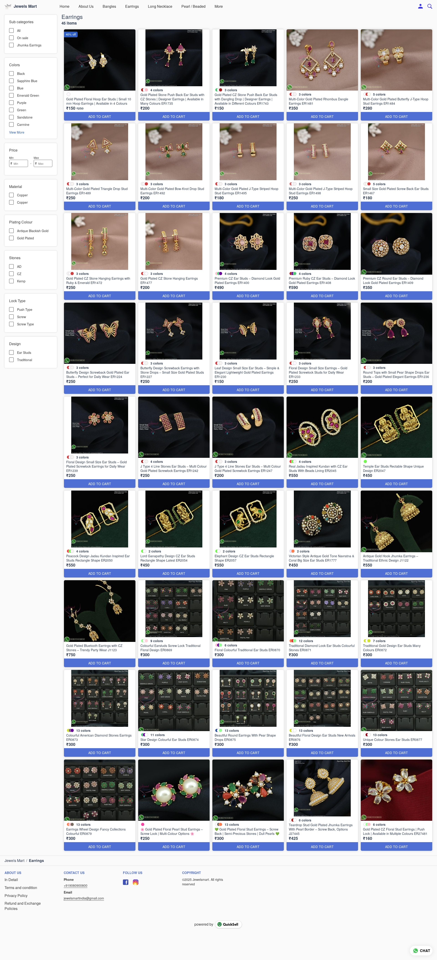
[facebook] (125, 882)
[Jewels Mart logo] (8, 6)
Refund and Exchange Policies (23, 906)
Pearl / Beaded (193, 6)
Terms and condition (21, 887)
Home (64, 6)
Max (36, 158)
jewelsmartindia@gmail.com (84, 898)
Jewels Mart (25, 6)
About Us (86, 6)
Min (11, 158)
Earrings (132, 6)
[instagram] (135, 882)
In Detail (11, 879)
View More (16, 132)
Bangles (109, 6)
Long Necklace (160, 6)
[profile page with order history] (420, 6)
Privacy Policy (16, 895)
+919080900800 (75, 885)
